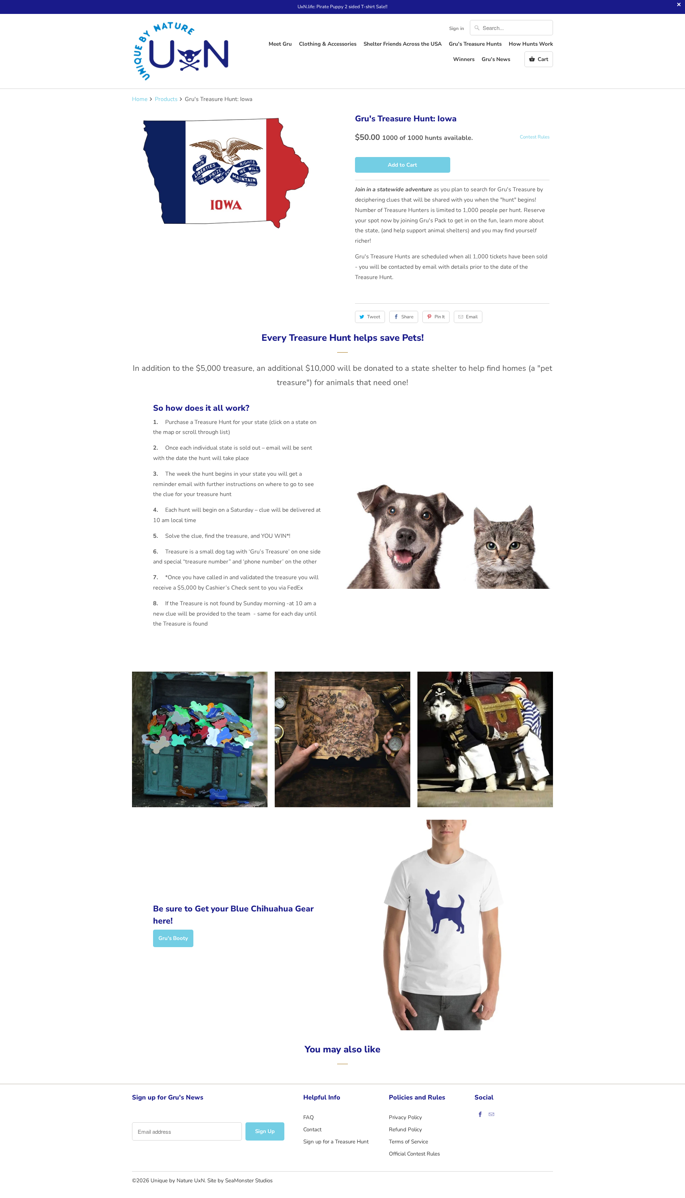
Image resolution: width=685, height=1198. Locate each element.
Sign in (456, 28)
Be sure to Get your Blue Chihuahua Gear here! (233, 915)
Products (166, 99)
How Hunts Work (531, 43)
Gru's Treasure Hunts (475, 43)
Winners (464, 59)
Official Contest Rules (414, 1153)
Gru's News (496, 59)
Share (407, 317)
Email (472, 317)
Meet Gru (280, 43)
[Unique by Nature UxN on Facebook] (480, 1114)
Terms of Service (408, 1141)
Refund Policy (405, 1129)
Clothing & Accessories (327, 43)
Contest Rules (534, 137)
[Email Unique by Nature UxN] (491, 1114)
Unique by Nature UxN (178, 1180)
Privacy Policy (405, 1117)
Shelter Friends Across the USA (403, 43)
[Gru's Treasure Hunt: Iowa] (233, 173)
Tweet (373, 317)
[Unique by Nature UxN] (182, 51)
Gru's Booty (173, 938)
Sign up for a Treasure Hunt (336, 1141)
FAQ (308, 1117)
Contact (312, 1129)
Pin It (440, 317)
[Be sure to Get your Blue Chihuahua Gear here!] (447, 925)
